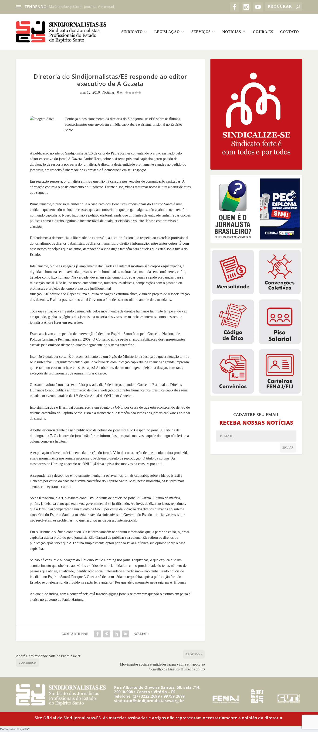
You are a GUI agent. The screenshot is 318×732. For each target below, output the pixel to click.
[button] (15, 729)
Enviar (288, 447)
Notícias (231, 32)
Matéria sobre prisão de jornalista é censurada (82, 7)
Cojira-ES (263, 32)
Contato (289, 32)
